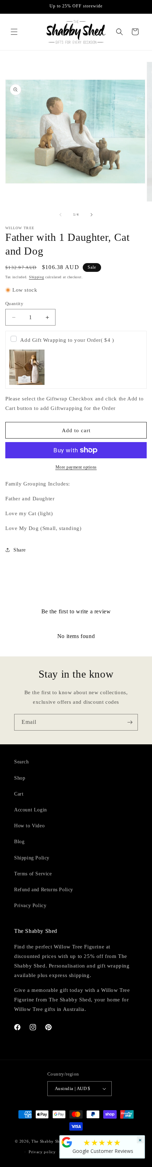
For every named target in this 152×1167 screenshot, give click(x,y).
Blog (19, 841)
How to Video (29, 825)
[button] (14, 32)
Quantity (14, 303)
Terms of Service (33, 873)
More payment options (76, 467)
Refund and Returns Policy (43, 889)
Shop (19, 778)
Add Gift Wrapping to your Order (67, 340)
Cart (18, 794)
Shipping (36, 277)
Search (21, 761)
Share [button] (19, 550)
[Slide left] (60, 214)
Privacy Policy (30, 905)
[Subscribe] (130, 722)
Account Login (30, 809)
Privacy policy (42, 1152)
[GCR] (66, 1142)
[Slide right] (91, 214)
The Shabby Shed (47, 1141)
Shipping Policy (31, 858)
